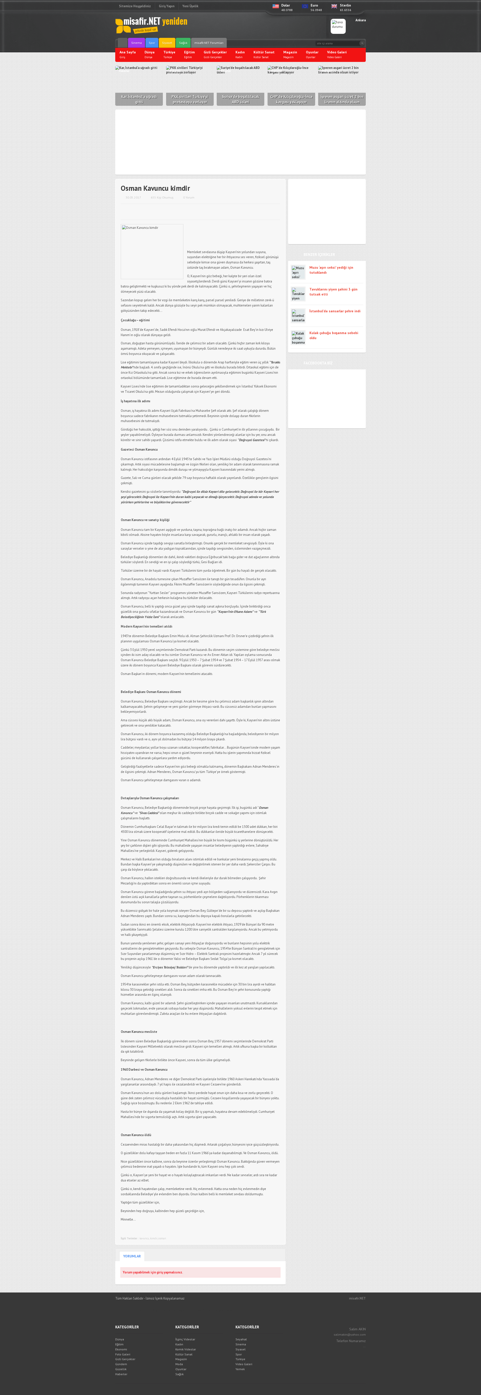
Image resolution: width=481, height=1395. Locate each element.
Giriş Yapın (166, 6)
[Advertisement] (262, 26)
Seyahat (241, 1339)
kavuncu (144, 1238)
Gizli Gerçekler (125, 1359)
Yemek (240, 1369)
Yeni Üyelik (190, 6)
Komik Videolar (185, 1349)
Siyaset (167, 43)
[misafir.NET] (151, 25)
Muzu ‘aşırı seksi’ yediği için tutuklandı (331, 270)
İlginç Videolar (185, 1339)
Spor (152, 43)
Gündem (121, 1364)
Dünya (119, 1339)
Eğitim (119, 1344)
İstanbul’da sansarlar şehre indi (334, 311)
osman (162, 1238)
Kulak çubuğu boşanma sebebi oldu (333, 335)
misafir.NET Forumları (208, 43)
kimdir (153, 1238)
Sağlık (183, 43)
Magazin (181, 1359)
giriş (160, 1272)
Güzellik (121, 1369)
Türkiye (240, 1359)
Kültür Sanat (183, 1354)
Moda (179, 1364)
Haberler (121, 1374)
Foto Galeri (122, 1354)
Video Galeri (243, 1364)
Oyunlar (180, 1369)
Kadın (179, 1344)
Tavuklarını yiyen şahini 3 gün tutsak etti (333, 291)
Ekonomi (121, 1349)
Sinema (136, 43)
